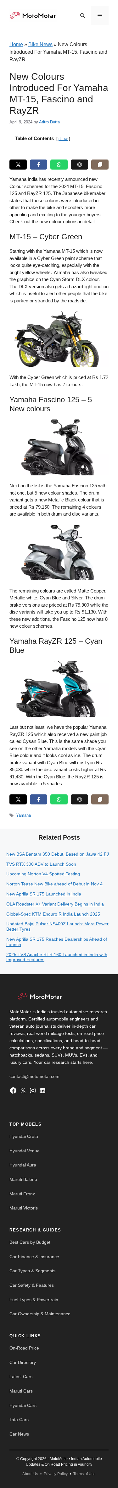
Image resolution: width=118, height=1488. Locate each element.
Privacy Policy (56, 1474)
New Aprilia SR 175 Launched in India (43, 893)
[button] (82, 15)
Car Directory (22, 1362)
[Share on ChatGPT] (79, 165)
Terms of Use (84, 1474)
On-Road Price (24, 1347)
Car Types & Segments (32, 1270)
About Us (30, 1474)
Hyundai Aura (22, 1164)
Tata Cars (19, 1419)
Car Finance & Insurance (34, 1256)
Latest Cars (20, 1376)
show (63, 139)
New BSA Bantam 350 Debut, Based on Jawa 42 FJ (57, 854)
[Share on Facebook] (38, 165)
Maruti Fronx (22, 1193)
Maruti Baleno (23, 1179)
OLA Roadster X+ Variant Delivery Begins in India (55, 903)
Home (16, 44)
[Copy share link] (100, 165)
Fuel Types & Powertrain (33, 1299)
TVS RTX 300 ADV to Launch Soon (41, 864)
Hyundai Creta (23, 1136)
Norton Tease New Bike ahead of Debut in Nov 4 (54, 883)
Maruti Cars (21, 1390)
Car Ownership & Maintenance (39, 1313)
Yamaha (23, 815)
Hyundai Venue (24, 1150)
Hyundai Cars (23, 1405)
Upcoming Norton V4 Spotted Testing (43, 873)
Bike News (40, 44)
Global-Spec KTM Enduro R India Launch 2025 (53, 914)
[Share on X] (18, 165)
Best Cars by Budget (29, 1242)
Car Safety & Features (31, 1285)
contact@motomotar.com (34, 1076)
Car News (19, 1434)
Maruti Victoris (23, 1207)
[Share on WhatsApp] (59, 165)
